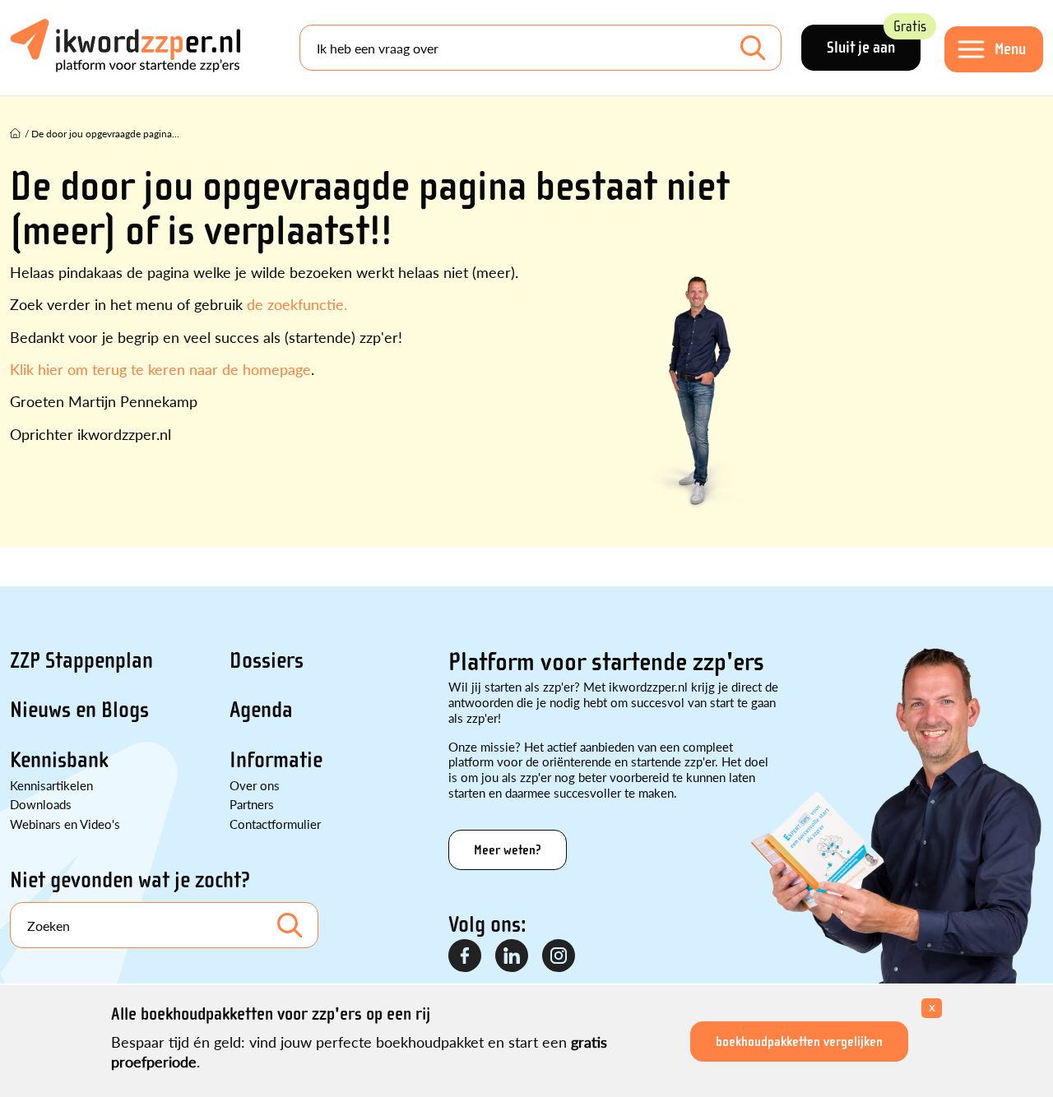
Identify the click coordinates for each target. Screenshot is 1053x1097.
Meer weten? (507, 850)
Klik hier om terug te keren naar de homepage (160, 369)
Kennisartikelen (51, 785)
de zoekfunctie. (297, 304)
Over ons (255, 785)
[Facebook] (465, 956)
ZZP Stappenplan (81, 660)
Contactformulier (275, 823)
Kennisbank (59, 760)
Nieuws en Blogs (79, 710)
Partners (252, 803)
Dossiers (267, 660)
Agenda (261, 710)
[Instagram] (559, 956)
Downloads (41, 803)
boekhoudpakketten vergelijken (799, 1041)
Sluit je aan (874, 41)
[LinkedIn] (512, 956)
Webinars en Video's (65, 823)
